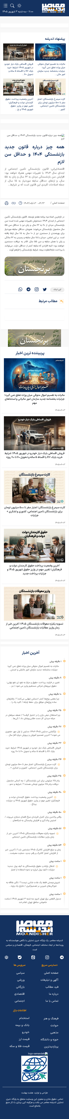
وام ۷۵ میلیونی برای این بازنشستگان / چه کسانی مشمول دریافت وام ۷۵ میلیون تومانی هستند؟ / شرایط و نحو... (33, 782)
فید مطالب (51, 987)
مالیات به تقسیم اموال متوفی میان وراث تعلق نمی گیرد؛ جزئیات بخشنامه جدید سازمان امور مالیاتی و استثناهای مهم (34, 399)
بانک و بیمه (22, 1025)
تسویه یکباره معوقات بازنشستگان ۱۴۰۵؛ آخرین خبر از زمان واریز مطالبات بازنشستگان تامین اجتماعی (34, 626)
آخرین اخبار (31, 653)
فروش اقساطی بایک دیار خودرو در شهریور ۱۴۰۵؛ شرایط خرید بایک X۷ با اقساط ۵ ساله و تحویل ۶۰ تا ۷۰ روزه (35, 455)
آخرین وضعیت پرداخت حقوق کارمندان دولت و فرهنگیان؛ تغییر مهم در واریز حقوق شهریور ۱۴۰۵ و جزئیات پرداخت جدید (34, 570)
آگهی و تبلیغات (49, 980)
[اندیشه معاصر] (53, 8)
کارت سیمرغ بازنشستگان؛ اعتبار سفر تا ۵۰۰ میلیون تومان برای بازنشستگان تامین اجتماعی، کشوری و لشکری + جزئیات (34, 512)
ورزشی (21, 980)
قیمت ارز (24, 1039)
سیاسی (20, 973)
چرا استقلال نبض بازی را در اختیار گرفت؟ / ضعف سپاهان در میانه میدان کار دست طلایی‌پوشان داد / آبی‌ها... (33, 716)
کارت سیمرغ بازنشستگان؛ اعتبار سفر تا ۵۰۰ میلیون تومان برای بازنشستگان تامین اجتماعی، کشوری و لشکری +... (31, 766)
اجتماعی (20, 1001)
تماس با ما (51, 1001)
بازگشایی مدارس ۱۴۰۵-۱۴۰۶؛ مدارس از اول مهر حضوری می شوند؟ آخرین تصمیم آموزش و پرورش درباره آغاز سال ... (32, 733)
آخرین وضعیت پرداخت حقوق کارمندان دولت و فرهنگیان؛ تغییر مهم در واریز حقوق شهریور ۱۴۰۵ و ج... (19, 104)
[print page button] (6, 203)
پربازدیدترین (51, 1047)
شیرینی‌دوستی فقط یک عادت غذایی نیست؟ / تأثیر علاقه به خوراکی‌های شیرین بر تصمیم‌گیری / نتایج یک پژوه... (33, 884)
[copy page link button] (14, 203)
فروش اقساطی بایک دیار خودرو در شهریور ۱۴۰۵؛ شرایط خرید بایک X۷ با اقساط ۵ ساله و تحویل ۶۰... (18, 69)
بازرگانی (20, 987)
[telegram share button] (28, 289)
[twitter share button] (44, 289)
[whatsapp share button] (20, 289)
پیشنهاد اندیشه (55, 39)
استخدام (24, 1018)
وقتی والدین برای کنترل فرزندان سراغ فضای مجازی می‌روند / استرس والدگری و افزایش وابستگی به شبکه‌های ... (33, 818)
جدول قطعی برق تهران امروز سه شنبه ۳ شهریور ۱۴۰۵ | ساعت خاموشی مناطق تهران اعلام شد (33, 900)
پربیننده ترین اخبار (30, 353)
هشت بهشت (27, 1093)
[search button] (12, 5)
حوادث (54, 1025)
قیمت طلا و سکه (19, 1046)
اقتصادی (19, 994)
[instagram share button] (36, 289)
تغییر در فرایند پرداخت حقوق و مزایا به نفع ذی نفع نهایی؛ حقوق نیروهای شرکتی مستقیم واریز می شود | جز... (33, 684)
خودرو (25, 1032)
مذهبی (54, 1032)
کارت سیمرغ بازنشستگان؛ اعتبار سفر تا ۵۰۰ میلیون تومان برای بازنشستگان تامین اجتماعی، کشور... (51, 104)
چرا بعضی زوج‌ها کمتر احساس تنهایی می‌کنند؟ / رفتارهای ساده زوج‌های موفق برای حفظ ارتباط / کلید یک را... (33, 700)
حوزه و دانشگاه (49, 1040)
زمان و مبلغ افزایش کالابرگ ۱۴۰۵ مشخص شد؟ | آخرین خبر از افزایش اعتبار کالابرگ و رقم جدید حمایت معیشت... (33, 851)
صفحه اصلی (58, 203)
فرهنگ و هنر (51, 1018)
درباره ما (53, 994)
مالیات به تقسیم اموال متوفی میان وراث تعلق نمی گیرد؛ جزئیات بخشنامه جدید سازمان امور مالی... (51, 69)
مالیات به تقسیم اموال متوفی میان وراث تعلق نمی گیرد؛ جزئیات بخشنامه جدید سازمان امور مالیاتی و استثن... (33, 668)
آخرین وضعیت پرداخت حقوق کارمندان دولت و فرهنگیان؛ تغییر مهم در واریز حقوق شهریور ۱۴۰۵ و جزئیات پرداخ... (33, 800)
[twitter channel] (61, 957)
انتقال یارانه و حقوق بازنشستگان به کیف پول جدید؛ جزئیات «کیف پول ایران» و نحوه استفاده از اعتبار (31, 868)
